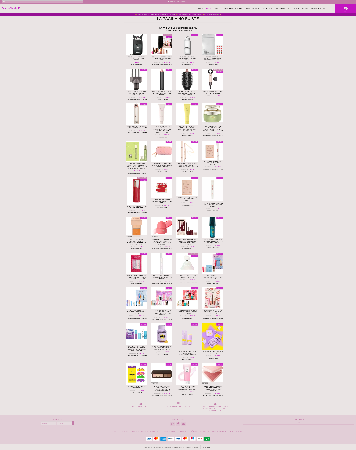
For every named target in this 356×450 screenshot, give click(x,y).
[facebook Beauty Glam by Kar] (178, 424)
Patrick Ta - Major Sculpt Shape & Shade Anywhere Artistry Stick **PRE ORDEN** (187, 165)
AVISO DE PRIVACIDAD (300, 8)
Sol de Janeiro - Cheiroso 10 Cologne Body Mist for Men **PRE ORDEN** (212, 241)
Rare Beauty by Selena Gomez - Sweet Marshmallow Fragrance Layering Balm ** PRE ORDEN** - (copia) (162, 129)
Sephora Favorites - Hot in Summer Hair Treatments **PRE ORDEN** (187, 312)
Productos (207, 8)
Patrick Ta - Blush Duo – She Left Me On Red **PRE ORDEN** (188, 199)
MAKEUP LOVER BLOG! (317, 8)
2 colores (205, 123)
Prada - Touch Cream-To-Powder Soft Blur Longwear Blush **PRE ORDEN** (213, 389)
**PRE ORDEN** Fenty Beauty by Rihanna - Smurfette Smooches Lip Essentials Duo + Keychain (137, 349)
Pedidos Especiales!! (251, 8)
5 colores (129, 236)
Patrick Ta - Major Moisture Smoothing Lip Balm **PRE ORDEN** (213, 204)
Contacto (266, 8)
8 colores (205, 383)
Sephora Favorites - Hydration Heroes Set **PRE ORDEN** (137, 312)
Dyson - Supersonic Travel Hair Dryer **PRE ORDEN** (213, 92)
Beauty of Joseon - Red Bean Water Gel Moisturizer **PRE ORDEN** (187, 388)
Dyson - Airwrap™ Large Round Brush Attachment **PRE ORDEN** (187, 93)
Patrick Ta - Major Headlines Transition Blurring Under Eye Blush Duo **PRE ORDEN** (136, 242)
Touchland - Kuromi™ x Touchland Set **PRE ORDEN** (136, 58)
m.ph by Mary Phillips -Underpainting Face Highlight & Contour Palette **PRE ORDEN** (162, 389)
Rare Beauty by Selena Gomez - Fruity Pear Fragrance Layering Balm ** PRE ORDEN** (188, 128)
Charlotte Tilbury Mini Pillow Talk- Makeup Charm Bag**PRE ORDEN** (162, 165)
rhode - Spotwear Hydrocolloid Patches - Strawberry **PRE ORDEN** (213, 58)
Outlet (217, 8)
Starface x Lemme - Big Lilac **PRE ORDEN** (213, 352)
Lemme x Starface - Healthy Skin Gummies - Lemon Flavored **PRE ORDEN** (162, 348)
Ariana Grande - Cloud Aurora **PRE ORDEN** (187, 276)
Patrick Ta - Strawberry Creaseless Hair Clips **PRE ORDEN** (162, 201)
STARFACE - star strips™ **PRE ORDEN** (137, 387)
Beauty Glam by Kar (12, 8)
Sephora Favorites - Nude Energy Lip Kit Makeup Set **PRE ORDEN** (213, 312)
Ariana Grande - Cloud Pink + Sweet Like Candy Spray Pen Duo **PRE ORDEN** (137, 277)
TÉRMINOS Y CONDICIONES (281, 8)
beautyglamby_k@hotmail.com (298, 422)
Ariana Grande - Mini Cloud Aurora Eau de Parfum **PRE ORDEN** (162, 277)
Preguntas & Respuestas (232, 8)
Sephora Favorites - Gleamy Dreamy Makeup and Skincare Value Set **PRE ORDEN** (162, 313)
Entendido (206, 447)
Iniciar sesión (184, 1)
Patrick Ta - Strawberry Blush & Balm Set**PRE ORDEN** (213, 162)
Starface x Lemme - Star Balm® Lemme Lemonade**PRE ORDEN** (187, 353)
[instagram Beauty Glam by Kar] (172, 424)
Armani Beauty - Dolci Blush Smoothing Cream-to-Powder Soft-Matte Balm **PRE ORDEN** (162, 242)
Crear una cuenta (174, 1)
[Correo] (183, 424)
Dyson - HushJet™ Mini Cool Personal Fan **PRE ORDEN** (137, 126)
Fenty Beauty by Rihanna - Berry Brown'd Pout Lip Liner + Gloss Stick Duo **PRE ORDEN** (187, 242)
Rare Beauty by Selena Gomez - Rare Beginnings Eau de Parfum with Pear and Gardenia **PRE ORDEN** (213, 128)
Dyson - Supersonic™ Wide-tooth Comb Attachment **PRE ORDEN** (137, 93)
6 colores (154, 383)
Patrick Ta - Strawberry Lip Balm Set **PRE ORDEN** (137, 207)
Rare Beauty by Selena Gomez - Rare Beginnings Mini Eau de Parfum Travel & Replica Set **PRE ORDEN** (137, 166)
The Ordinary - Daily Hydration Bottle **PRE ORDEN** (187, 58)
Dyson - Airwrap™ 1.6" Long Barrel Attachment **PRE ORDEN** (162, 93)
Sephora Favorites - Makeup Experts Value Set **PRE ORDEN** (162, 58)
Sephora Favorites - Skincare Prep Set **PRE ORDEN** (212, 277)
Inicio (199, 8)
